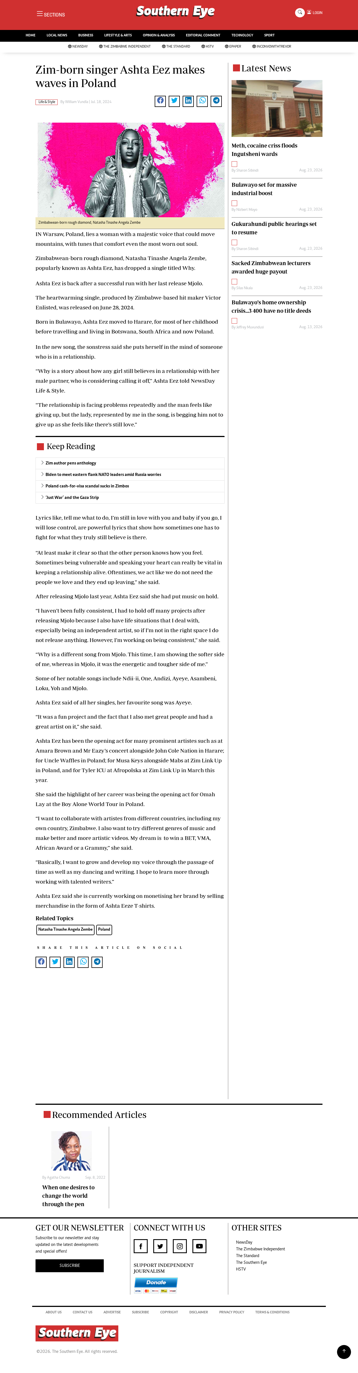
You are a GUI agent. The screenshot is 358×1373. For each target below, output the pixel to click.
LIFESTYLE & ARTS (118, 36)
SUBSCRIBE (70, 1266)
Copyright (169, 1312)
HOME (31, 36)
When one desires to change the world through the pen (68, 1195)
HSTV (210, 47)
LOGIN (316, 12)
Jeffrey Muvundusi (250, 328)
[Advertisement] (130, 1042)
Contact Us (82, 1312)
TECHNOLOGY (242, 36)
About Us (54, 1312)
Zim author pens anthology (71, 463)
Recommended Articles (99, 1115)
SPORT (269, 36)
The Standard (178, 47)
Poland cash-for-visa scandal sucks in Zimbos (87, 486)
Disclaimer (198, 1312)
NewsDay (80, 47)
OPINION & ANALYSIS (159, 36)
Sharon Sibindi (247, 171)
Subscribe (140, 1312)
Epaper (235, 47)
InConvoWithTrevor (274, 47)
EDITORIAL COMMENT (203, 36)
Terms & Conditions (272, 1312)
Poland (104, 930)
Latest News (266, 68)
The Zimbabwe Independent (127, 47)
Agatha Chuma (58, 1178)
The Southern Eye (251, 1262)
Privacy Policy (231, 1312)
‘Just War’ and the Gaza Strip (72, 498)
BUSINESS (85, 36)
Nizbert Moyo (246, 210)
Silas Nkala (244, 288)
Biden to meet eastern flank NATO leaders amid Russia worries (103, 475)
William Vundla (76, 102)
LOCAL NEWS (57, 36)
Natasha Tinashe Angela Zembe (65, 930)
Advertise (112, 1312)
